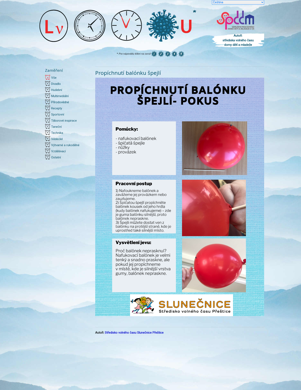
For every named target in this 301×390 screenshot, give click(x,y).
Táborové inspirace (64, 120)
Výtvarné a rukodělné (65, 145)
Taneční (56, 127)
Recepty (56, 108)
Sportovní (57, 114)
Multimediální (60, 96)
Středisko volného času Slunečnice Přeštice (134, 332)
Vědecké (57, 139)
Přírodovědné (60, 102)
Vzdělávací (58, 151)
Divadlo (56, 84)
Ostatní (56, 157)
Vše (54, 78)
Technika (57, 133)
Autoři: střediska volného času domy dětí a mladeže (238, 40)
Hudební (56, 90)
